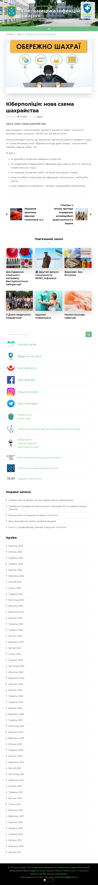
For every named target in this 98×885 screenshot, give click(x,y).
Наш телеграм (27, 403)
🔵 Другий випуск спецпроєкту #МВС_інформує (47, 275)
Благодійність (27, 368)
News (8, 99)
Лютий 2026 (14, 581)
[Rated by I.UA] (49, 880)
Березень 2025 (16, 641)
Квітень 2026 (15, 569)
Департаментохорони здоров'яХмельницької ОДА (28, 443)
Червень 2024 (15, 696)
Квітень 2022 (15, 798)
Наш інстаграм (28, 392)
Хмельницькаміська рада (25, 416)
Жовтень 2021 (15, 810)
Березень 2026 (16, 575)
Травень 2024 (15, 702)
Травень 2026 (15, 563)
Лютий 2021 (14, 852)
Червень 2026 (15, 557)
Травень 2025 (15, 629)
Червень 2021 (15, 828)
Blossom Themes (38, 874)
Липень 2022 (15, 786)
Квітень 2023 (15, 756)
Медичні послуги (29, 356)
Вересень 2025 (16, 611)
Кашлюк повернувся (43, 316)
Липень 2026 (15, 551)
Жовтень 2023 (15, 732)
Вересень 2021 (16, 816)
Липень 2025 (15, 618)
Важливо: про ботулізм (74, 273)
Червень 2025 (15, 624)
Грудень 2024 (15, 660)
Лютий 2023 (14, 768)
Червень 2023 (15, 750)
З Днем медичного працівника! (18, 316)
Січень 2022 (14, 804)
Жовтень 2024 (15, 672)
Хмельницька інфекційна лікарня (53, 13)
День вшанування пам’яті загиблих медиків (32, 521)
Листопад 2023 (16, 726)
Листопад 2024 (16, 665)
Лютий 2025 (14, 648)
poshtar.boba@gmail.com (66, 877)
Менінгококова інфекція (74, 316)
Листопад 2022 (16, 774)
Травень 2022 (15, 792)
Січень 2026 (14, 587)
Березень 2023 (16, 762)
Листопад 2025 (16, 599)
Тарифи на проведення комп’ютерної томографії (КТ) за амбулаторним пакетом (47, 508)
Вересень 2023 (16, 738)
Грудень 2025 (15, 593)
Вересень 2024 (16, 678)
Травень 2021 (15, 834)
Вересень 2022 (16, 780)
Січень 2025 (14, 654)
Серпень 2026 (15, 545)
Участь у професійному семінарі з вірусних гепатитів (37, 527)
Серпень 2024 (15, 684)
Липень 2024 (15, 690)
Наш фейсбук (27, 380)
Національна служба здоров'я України (38, 468)
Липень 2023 (15, 744)
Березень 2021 (16, 846)
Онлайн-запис (27, 344)
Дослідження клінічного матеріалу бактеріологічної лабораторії (17, 278)
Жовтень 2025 (15, 605)
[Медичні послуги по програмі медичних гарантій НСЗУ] (88, 10)
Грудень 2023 (15, 720)
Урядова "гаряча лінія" (30, 478)
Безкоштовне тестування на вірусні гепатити (33, 515)
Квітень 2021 (15, 840)
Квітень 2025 (15, 635)
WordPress (62, 874)
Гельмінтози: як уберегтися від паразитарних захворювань (40, 500)
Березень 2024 (16, 714)
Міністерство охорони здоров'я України (39, 457)
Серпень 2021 (15, 822)
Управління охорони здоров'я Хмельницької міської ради (49, 428)
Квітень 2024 (15, 708)
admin (40, 116)
